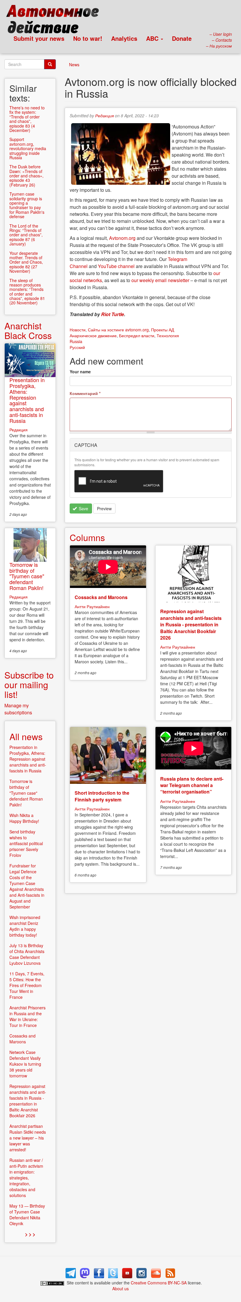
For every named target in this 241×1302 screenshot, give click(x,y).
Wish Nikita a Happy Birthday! (24, 818)
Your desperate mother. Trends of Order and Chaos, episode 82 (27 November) (26, 262)
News (74, 64)
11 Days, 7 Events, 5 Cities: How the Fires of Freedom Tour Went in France (26, 985)
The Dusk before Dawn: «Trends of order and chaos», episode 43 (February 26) (26, 176)
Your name (80, 371)
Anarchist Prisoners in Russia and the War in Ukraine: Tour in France (27, 1016)
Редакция (104, 115)
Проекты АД (162, 330)
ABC (153, 38)
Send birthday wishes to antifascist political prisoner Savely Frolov (26, 843)
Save (83, 508)
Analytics (124, 38)
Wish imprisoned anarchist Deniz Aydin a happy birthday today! (24, 926)
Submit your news (39, 38)
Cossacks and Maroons (101, 597)
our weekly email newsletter (160, 280)
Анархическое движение (93, 335)
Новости (78, 330)
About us (120, 1288)
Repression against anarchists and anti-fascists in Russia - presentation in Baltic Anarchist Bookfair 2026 (191, 624)
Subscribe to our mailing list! (29, 685)
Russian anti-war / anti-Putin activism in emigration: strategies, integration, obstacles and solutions (26, 1177)
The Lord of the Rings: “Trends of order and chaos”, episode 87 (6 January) (26, 235)
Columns (87, 537)
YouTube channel (116, 266)
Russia (76, 341)
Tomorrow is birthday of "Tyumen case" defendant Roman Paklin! (26, 576)
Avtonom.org (122, 238)
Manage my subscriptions (18, 709)
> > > (30, 1234)
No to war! (87, 38)
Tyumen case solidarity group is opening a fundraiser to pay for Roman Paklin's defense (26, 205)
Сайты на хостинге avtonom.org (118, 330)
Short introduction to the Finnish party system (102, 796)
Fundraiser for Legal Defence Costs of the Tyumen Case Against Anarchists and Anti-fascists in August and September (26, 886)
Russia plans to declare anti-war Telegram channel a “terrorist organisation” (191, 785)
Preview (104, 508)
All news (26, 736)
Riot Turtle (112, 314)
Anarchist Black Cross (28, 330)
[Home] (55, 20)
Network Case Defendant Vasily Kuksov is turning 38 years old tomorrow (25, 1064)
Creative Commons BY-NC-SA (159, 1283)
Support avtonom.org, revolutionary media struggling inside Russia (27, 148)
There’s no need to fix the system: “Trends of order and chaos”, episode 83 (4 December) (27, 119)
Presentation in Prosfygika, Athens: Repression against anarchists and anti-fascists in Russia (27, 400)
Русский (77, 347)
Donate (182, 38)
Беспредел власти (136, 335)
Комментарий (85, 393)
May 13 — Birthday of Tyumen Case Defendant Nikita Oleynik (27, 1214)
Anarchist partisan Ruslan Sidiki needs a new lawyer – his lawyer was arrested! (27, 1137)
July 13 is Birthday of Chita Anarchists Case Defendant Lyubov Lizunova (26, 954)
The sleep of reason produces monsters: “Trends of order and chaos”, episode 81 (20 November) (27, 291)
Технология (168, 335)
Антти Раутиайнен (92, 606)
